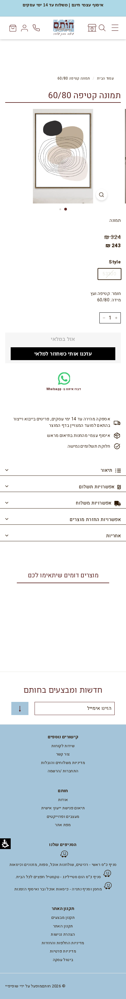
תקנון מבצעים (63, 917)
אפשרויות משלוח (94, 503)
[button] (107, 885)
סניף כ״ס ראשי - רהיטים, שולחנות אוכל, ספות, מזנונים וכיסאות (63, 864)
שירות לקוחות (63, 746)
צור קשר (63, 754)
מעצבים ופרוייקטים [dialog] (63, 816)
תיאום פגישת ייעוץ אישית (63, 808)
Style (115, 262)
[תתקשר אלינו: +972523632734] (37, 28)
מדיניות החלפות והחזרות (63, 943)
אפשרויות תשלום (97, 486)
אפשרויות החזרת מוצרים (95, 519)
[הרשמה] (19, 708)
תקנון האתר (63, 926)
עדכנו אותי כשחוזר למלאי (63, 353)
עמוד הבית (105, 78)
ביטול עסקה (63, 960)
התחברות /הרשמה (63, 771)
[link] (91, 28)
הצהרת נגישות (63, 934)
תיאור (107, 470)
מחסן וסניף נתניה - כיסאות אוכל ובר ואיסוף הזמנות (58, 889)
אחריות (113, 535)
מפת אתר (63, 825)
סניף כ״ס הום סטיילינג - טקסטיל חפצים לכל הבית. (58, 877)
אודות (63, 800)
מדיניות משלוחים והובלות (63, 763)
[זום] (101, 194)
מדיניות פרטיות (63, 951)
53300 (109, 274)
